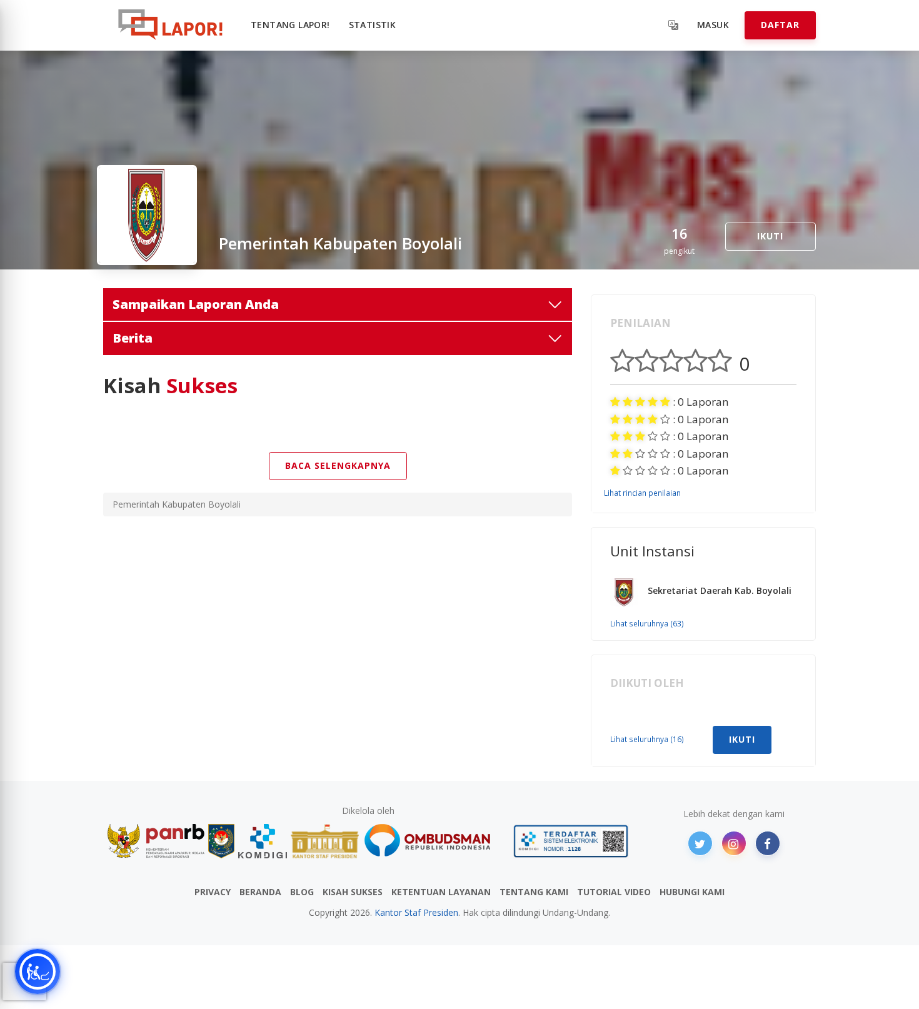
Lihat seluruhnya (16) (647, 739)
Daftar (780, 25)
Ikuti (770, 236)
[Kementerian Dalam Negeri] (221, 841)
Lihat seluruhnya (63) (647, 623)
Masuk (713, 25)
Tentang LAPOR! (290, 25)
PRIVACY (212, 892)
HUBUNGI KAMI (692, 892)
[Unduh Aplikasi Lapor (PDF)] (571, 841)
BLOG (302, 892)
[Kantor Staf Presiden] (325, 841)
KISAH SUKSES (353, 892)
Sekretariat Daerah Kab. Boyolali (719, 590)
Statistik (372, 25)
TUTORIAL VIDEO (614, 892)
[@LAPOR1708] (700, 843)
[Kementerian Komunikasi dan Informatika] (262, 841)
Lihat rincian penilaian (642, 493)
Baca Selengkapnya (338, 465)
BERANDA (260, 892)
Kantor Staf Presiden (416, 912)
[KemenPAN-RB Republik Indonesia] (156, 841)
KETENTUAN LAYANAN (441, 892)
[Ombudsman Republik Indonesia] (434, 841)
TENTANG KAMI (534, 892)
